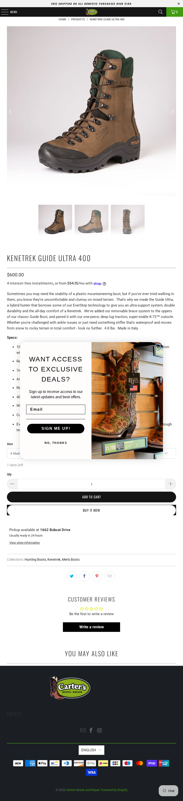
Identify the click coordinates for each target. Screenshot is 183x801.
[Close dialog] (158, 347)
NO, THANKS (56, 443)
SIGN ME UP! (55, 428)
